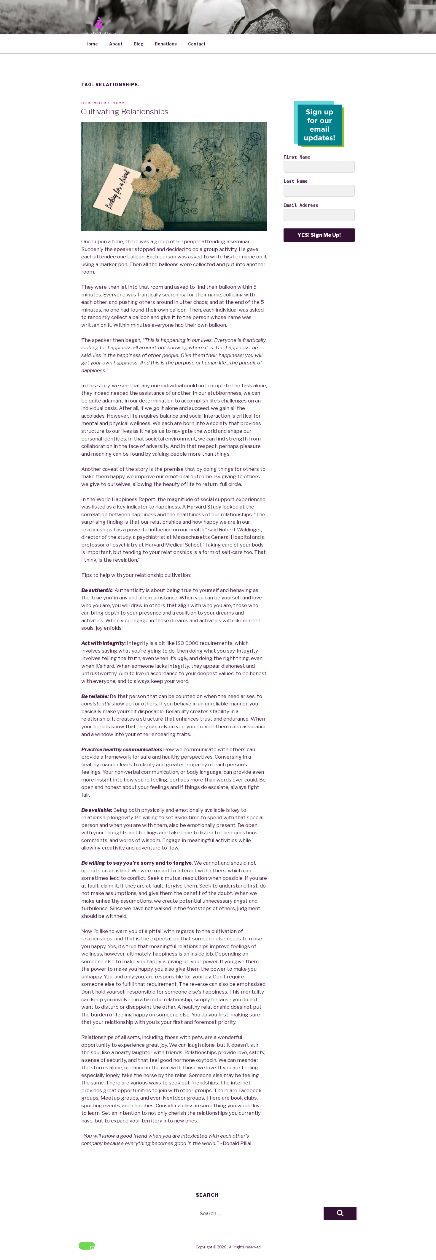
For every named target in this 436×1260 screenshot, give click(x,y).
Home (91, 43)
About (115, 43)
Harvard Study (204, 507)
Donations (166, 43)
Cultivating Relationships (124, 111)
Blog (139, 43)
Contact (197, 43)
